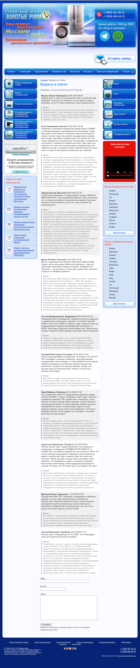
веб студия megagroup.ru (127, 656)
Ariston (112, 213)
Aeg (111, 278)
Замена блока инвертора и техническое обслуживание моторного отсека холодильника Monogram (22, 194)
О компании (25, 71)
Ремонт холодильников (42, 642)
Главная (11, 71)
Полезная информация (108, 71)
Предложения (41, 71)
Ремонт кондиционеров (85, 642)
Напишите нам (59, 71)
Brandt (112, 297)
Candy (112, 281)
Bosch (112, 200)
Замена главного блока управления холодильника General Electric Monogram (24, 225)
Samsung (113, 194)
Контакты (88, 71)
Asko (111, 268)
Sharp (112, 227)
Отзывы (126, 71)
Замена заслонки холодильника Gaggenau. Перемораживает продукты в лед (22, 212)
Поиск (132, 71)
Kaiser (112, 294)
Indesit (112, 190)
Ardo (111, 274)
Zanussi (113, 261)
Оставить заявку (119, 58)
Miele (111, 271)
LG (110, 197)
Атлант (112, 223)
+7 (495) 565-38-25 (113, 12)
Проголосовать (119, 233)
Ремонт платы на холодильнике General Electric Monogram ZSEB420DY (24, 251)
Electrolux (114, 210)
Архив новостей (13, 182)
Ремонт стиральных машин (18, 642)
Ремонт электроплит (63, 642)
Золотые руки (23, 648)
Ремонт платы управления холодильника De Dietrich (21, 238)
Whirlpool (113, 291)
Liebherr (113, 217)
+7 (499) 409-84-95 (114, 16)
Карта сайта (76, 644)
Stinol (112, 220)
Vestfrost (113, 207)
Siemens (113, 204)
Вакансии (74, 71)
